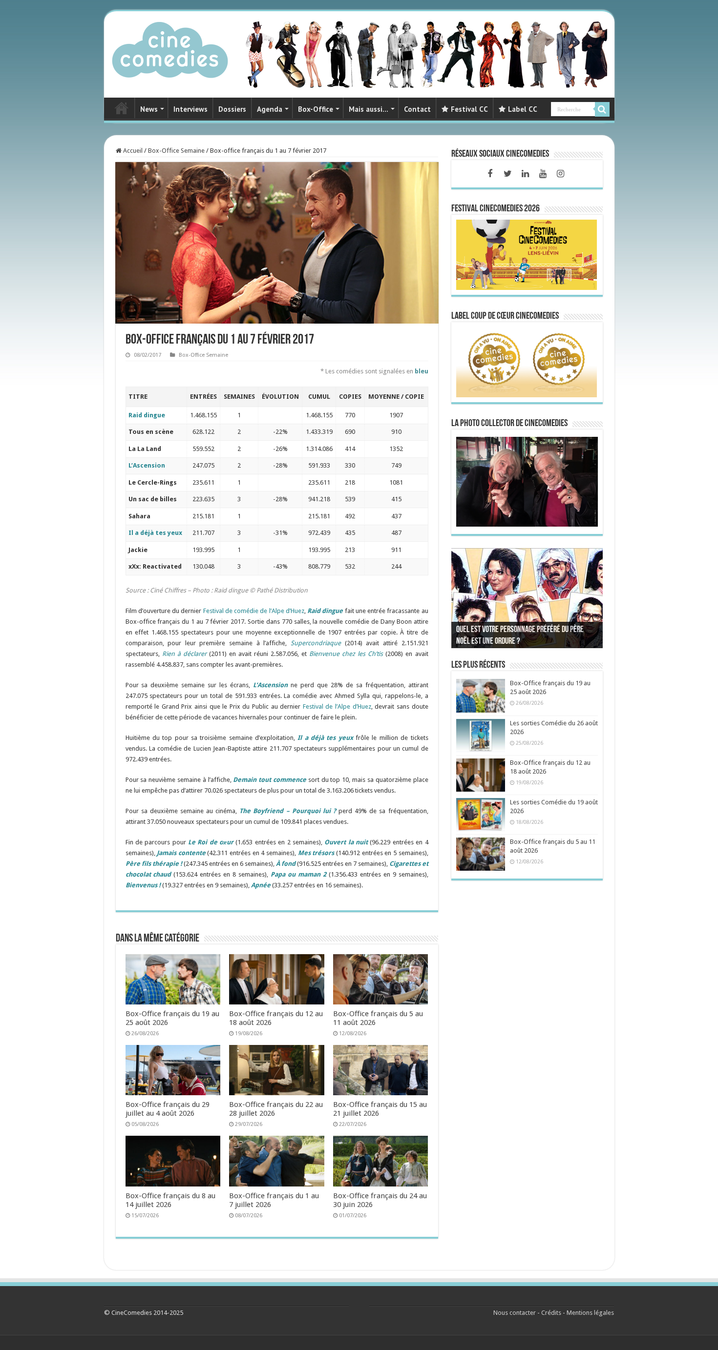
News (149, 109)
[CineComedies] (170, 48)
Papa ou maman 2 (298, 874)
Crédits (551, 1312)
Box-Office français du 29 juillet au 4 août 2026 (168, 1109)
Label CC (522, 109)
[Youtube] (542, 174)
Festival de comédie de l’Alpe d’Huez (253, 610)
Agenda (269, 109)
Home (121, 108)
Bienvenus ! (143, 885)
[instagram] (560, 174)
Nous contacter (514, 1312)
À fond (286, 863)
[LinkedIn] (525, 174)
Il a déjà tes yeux (155, 532)
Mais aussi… (368, 109)
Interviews (190, 109)
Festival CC (469, 109)
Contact (417, 109)
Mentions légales (590, 1312)
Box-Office (315, 109)
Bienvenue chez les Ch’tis (346, 653)
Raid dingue (146, 415)
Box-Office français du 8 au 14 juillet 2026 (170, 1200)
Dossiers (232, 109)
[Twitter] (507, 174)
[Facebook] (490, 174)
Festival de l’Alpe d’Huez (337, 706)
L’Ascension (146, 465)
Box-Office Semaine (176, 150)
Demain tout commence (269, 779)
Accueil (132, 150)
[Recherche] (602, 109)
